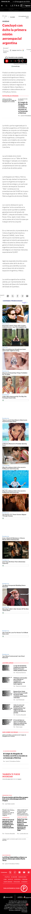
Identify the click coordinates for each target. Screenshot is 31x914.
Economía (14, 877)
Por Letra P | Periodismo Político (6, 50)
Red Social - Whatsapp (28, 872)
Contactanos (4, 872)
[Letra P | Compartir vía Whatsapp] (7, 296)
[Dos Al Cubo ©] (8, 897)
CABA (5, 879)
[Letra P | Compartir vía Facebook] (17, 296)
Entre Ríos (17, 879)
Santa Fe (10, 879)
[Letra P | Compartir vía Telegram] (22, 296)
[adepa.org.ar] (20, 897)
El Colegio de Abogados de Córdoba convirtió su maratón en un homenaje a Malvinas (15, 756)
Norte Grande (8, 881)
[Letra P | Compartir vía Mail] (27, 296)
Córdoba (24, 879)
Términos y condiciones (15, 910)
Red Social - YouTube (24, 872)
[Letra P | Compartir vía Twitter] (12, 296)
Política (7, 877)
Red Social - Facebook (15, 872)
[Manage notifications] (27, 904)
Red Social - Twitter (10, 872)
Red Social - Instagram (19, 872)
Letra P (5, 17)
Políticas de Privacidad (24, 910)
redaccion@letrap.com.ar (20, 908)
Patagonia (17, 881)
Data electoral (14, 9)
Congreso (24, 881)
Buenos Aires (22, 877)
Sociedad (12, 17)
